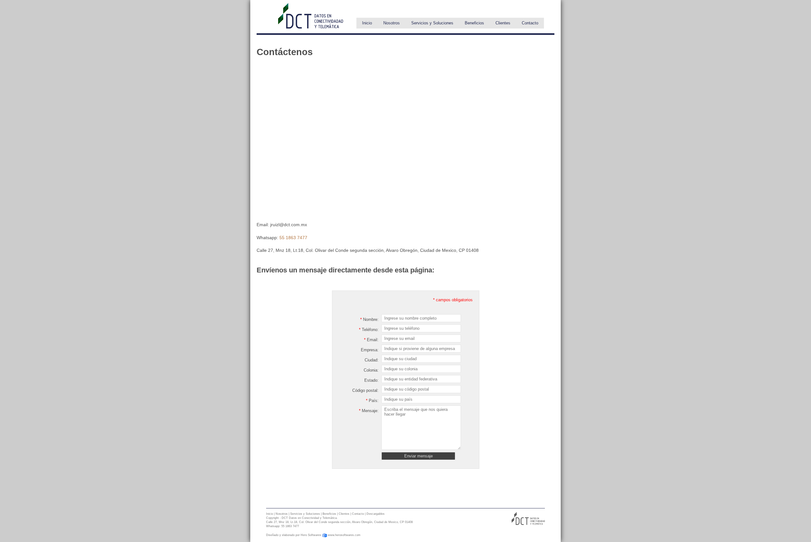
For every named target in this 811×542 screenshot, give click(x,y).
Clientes (502, 23)
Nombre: (369, 319)
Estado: (371, 380)
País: (372, 400)
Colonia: (371, 370)
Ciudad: (372, 360)
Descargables (376, 513)
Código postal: (365, 390)
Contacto (530, 23)
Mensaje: (369, 410)
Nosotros (391, 23)
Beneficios (474, 23)
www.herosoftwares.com (344, 535)
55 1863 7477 (293, 237)
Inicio (367, 23)
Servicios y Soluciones (432, 23)
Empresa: (370, 350)
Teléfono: (369, 329)
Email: (371, 339)
